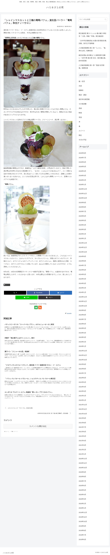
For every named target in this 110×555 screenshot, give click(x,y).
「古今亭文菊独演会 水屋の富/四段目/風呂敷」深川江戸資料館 (92, 42)
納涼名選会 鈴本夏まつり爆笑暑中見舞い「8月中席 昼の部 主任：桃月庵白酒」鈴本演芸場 (93, 58)
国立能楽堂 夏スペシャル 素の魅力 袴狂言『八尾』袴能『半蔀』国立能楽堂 (92, 35)
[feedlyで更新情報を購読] (36, 307)
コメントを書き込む (38, 426)
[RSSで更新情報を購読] (40, 307)
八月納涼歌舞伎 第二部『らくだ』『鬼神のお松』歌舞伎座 (92, 49)
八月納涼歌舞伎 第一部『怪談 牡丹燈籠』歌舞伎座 (91, 66)
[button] (49, 297)
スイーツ (8, 284)
